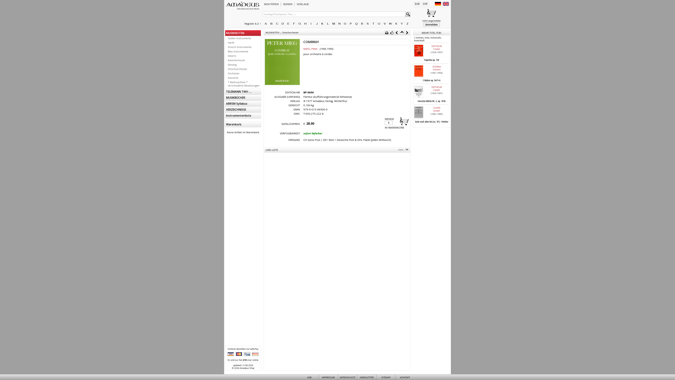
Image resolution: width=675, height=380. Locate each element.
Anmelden (431, 24)
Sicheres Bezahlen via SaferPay (243, 348)
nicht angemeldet (431, 20)
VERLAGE (303, 4)
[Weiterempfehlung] (391, 32)
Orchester (234, 73)
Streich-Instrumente (240, 47)
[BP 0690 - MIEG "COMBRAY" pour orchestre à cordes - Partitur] (282, 62)
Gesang (232, 64)
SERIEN (287, 4)
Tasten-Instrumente (239, 38)
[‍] (403, 121)
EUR (417, 3)
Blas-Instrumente (238, 51)
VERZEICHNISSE (236, 109)
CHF (425, 3)
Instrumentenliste (238, 115)
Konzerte (233, 77)
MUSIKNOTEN (235, 33)
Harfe (231, 42)
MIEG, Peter (310, 48)
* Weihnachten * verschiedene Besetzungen (244, 84)
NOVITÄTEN (271, 4)
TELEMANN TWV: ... (238, 92)
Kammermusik (236, 60)
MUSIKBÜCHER (235, 98)
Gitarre (232, 56)
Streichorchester (237, 69)
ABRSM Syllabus (236, 104)
